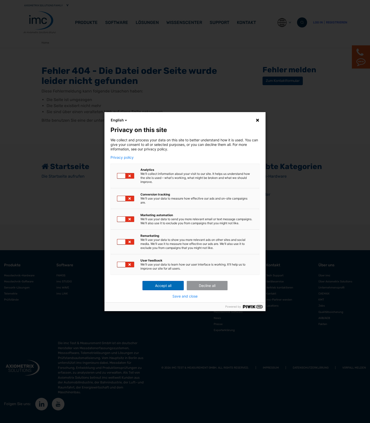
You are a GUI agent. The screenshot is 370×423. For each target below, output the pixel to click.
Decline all (207, 285)
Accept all (163, 285)
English (117, 120)
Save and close (185, 296)
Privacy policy (122, 157)
